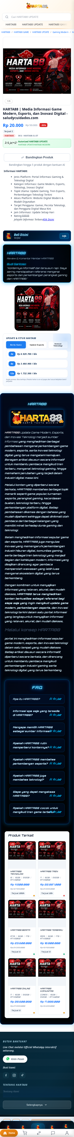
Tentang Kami (11, 1091)
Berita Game (16, 345)
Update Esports (37, 345)
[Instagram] (14, 1076)
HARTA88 (11, 24)
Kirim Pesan (17, 1059)
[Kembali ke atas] (67, 1113)
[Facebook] (6, 1076)
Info (64, 236)
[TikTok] (22, 1076)
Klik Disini (48, 219)
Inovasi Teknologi (58, 345)
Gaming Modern (60, 32)
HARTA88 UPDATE (32, 24)
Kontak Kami (10, 1097)
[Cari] (6, 17)
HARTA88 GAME (58, 24)
